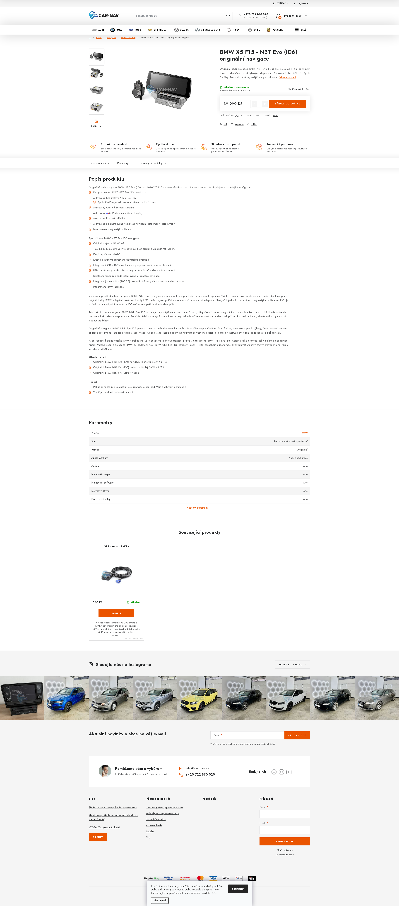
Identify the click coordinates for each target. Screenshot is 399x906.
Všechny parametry (197, 508)
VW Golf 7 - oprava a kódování (104, 827)
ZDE (213, 893)
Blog (148, 837)
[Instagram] (281, 771)
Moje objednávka (154, 825)
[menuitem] (98, 30)
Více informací (287, 77)
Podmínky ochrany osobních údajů (162, 813)
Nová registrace (285, 850)
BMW (275, 115)
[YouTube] (288, 771)
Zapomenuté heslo (285, 854)
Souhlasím (238, 889)
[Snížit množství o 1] (254, 104)
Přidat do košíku (287, 103)
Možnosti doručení (301, 89)
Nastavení (160, 900)
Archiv (98, 837)
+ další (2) (97, 126)
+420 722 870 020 (255, 14)
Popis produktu (97, 163)
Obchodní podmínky (156, 819)
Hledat (228, 16)
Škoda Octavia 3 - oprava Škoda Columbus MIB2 (113, 807)
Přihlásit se (297, 735)
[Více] (301, 30)
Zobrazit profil (290, 664)
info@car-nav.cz (197, 768)
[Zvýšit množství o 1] (265, 104)
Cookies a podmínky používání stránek (164, 807)
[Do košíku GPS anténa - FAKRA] (116, 613)
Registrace (303, 3)
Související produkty (151, 163)
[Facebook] (274, 771)
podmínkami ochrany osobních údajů (258, 744)
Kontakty (150, 831)
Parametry (122, 163)
